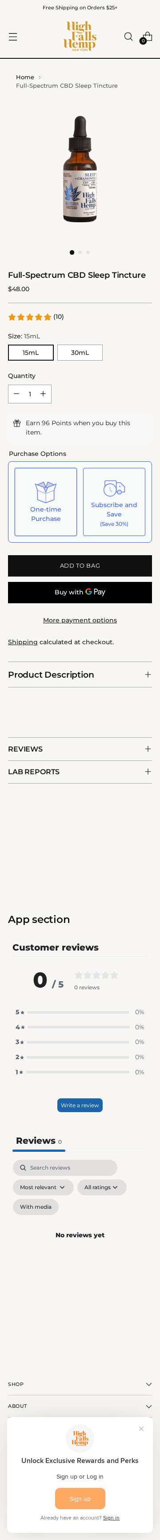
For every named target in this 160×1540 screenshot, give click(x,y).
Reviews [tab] (39, 1140)
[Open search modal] (128, 37)
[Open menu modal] (13, 37)
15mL (31, 353)
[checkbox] (36, 1207)
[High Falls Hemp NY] (80, 36)
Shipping (23, 642)
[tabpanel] (80, 1246)
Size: (24, 336)
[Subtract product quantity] (16, 394)
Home (25, 77)
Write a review (80, 1105)
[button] (36, 317)
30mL (80, 353)
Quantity (22, 376)
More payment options (80, 620)
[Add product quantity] (43, 394)
